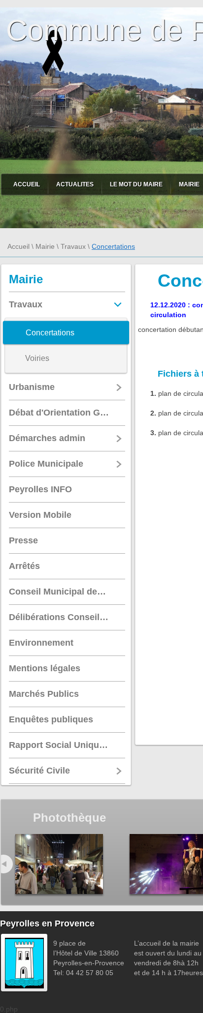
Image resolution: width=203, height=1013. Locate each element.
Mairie (45, 246)
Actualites (75, 184)
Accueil (26, 184)
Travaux (73, 246)
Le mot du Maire (136, 184)
